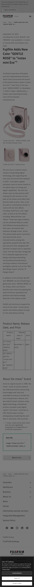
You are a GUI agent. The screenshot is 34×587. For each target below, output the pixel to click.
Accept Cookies (17, 583)
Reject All (17, 578)
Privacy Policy (6, 569)
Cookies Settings (17, 573)
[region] (17, 571)
